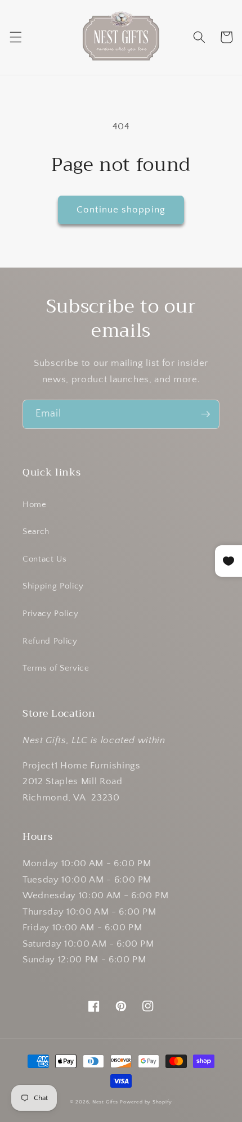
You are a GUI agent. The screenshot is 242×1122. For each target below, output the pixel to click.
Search (36, 531)
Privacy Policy (50, 613)
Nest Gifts (105, 1102)
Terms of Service (56, 668)
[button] (15, 37)
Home (35, 504)
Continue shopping (121, 210)
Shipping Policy (53, 586)
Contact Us (45, 559)
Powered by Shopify (146, 1102)
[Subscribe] (205, 414)
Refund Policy (50, 641)
